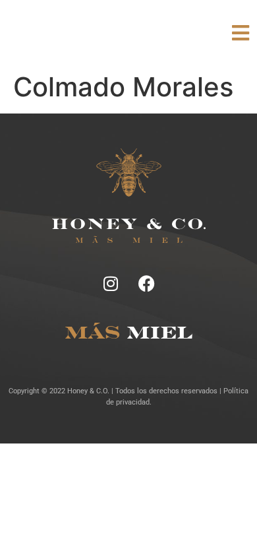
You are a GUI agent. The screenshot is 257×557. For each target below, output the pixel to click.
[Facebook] (146, 283)
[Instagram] (110, 283)
